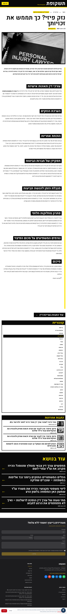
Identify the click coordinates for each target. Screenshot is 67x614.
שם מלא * (63, 529)
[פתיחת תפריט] (23, 3)
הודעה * (63, 541)
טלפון (64, 535)
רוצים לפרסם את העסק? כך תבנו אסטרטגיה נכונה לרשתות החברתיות (18, 600)
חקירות (61, 364)
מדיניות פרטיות (28, 580)
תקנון (30, 578)
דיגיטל (61, 339)
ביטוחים (61, 350)
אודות (30, 568)
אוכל (61, 342)
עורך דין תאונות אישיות (9, 91)
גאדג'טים (60, 359)
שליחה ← (33, 554)
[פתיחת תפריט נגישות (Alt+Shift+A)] (63, 610)
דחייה (10, 611)
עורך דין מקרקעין (58, 384)
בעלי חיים (60, 353)
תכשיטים (60, 409)
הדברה (61, 361)
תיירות (61, 407)
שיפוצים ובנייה (59, 330)
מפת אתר (29, 575)
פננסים (61, 333)
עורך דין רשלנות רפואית (56, 387)
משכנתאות (60, 376)
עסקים (61, 393)
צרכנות (61, 398)
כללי (61, 367)
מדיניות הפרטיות (61, 612)
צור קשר (30, 571)
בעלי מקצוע (60, 356)
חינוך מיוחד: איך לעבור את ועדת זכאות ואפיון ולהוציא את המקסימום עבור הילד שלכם (19, 593)
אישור (4, 611)
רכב (62, 404)
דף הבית (30, 566)
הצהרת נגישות (28, 582)
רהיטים (61, 401)
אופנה (61, 344)
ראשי (64, 12)
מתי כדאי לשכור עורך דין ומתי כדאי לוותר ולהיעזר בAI (19, 590)
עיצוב (61, 390)
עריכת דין (55, 12)
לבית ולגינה (60, 370)
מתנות (61, 381)
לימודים (61, 373)
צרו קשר (5, 3)
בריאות (61, 327)
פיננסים (61, 395)
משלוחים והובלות (58, 378)
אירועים (61, 347)
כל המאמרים (29, 573)
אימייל (31, 535)
